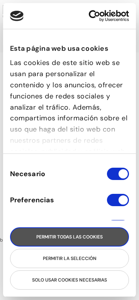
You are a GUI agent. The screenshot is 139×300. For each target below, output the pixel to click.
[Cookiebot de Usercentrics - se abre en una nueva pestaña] (97, 16)
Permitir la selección (70, 258)
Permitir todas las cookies (69, 237)
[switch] (118, 203)
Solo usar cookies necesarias (69, 280)
